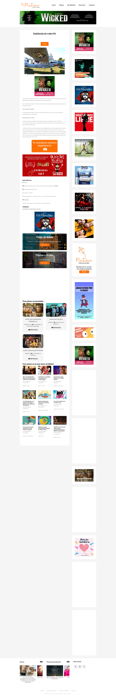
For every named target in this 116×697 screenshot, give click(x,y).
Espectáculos (25, 209)
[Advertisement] (44, 282)
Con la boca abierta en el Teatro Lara (59, 402)
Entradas (44, 44)
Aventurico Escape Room (33, 350)
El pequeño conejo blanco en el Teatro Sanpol (59, 378)
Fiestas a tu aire (45, 255)
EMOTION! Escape (56, 319)
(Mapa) (56, 186)
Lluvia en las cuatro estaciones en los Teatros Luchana (28, 428)
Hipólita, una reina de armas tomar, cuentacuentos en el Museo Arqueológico (59, 429)
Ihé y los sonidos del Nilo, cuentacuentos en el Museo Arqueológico (29, 378)
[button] (42, 661)
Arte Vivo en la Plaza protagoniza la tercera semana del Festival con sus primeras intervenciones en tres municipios (28, 680)
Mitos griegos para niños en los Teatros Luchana (43, 402)
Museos (39, 209)
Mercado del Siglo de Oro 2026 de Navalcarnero (55, 678)
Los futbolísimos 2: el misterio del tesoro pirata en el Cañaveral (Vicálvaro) (29, 403)
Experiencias (33, 209)
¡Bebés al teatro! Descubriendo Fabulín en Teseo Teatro (44, 428)
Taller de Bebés (44, 237)
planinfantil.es (30, 5)
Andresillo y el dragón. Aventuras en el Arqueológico (44, 378)
